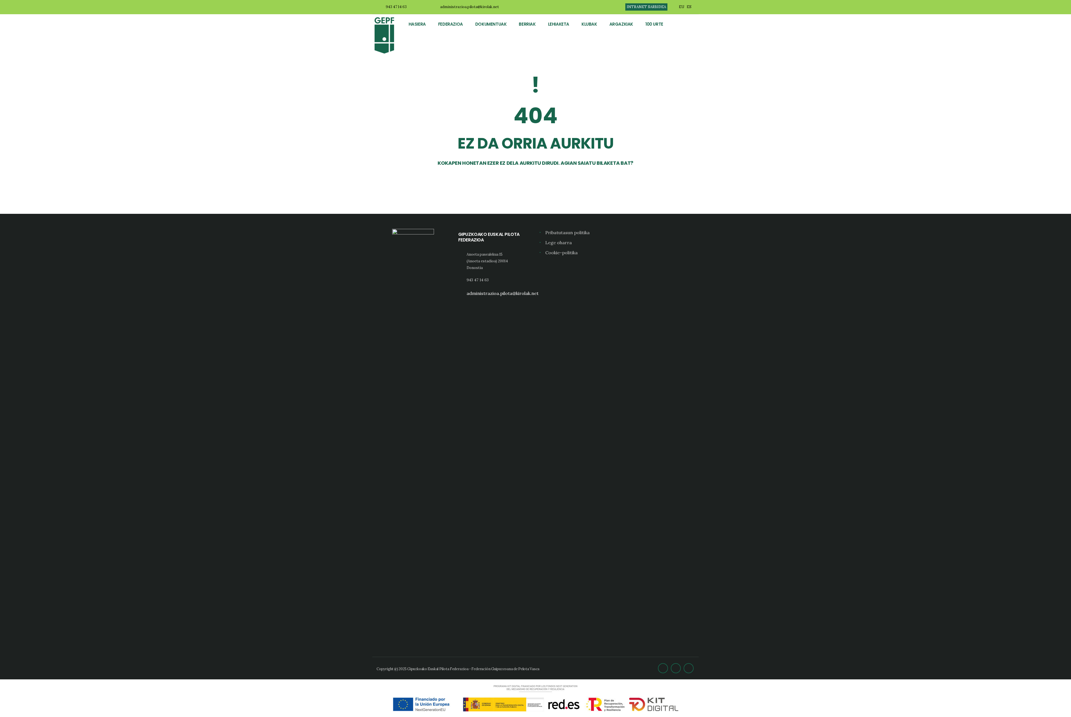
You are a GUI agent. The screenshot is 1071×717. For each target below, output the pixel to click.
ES (689, 6)
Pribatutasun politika (567, 232)
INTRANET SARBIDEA (646, 6)
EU (681, 6)
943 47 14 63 (396, 6)
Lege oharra (558, 242)
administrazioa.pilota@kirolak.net (469, 6)
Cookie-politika (561, 252)
